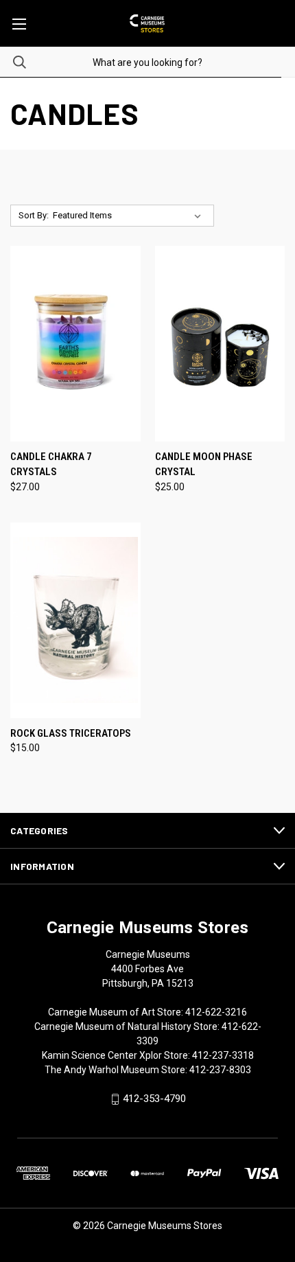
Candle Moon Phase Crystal (203, 464)
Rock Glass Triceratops (70, 733)
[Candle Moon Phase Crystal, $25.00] (220, 344)
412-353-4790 (154, 1099)
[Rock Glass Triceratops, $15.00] (75, 620)
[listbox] (130, 215)
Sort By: (34, 215)
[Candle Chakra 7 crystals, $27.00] (75, 344)
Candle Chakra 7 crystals (51, 464)
